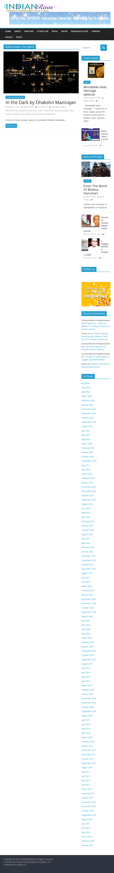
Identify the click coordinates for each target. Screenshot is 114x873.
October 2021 (87, 564)
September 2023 (88, 499)
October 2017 (87, 759)
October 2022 (87, 530)
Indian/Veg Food (79, 31)
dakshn (63, 107)
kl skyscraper (32, 110)
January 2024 (87, 482)
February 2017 (87, 793)
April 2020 (85, 633)
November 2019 (88, 651)
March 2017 (86, 789)
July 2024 (85, 465)
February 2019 (87, 689)
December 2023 (88, 486)
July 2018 (85, 720)
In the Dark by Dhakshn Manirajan (41, 102)
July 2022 (85, 538)
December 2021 (88, 556)
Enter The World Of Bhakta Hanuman (95, 189)
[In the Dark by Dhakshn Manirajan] (41, 53)
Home (8, 31)
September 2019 (88, 659)
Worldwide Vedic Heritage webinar (95, 90)
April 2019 (85, 681)
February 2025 (87, 448)
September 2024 (88, 461)
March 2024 (86, 474)
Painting (29, 31)
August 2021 (87, 573)
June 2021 (85, 581)
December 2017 (88, 750)
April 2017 (85, 784)
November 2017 (88, 754)
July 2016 (85, 823)
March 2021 (86, 586)
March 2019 (86, 685)
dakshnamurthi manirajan (16, 110)
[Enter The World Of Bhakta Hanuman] (96, 163)
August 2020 (87, 616)
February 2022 (87, 547)
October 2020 (87, 607)
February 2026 (87, 400)
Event (19, 37)
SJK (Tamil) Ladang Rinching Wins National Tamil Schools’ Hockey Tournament (94, 336)
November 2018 (88, 702)
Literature (43, 31)
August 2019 (87, 664)
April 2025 (85, 439)
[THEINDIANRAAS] (30, 4)
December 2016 (88, 802)
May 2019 (85, 676)
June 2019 (85, 672)
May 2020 (85, 629)
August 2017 (87, 767)
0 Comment (42, 107)
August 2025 (87, 426)
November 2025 (88, 413)
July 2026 (85, 383)
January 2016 (87, 845)
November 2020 (88, 603)
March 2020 (86, 638)
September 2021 (88, 569)
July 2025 (85, 430)
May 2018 (85, 728)
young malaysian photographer (43, 114)
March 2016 (86, 836)
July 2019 (85, 668)
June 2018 (85, 724)
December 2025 (88, 409)
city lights (55, 107)
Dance (17, 31)
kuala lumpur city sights (59, 110)
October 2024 (87, 456)
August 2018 (87, 715)
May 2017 (85, 780)
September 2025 (88, 422)
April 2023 (85, 517)
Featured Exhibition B (15, 97)
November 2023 (88, 491)
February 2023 (87, 521)
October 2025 (87, 417)
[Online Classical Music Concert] (90, 129)
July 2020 (85, 620)
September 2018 (88, 711)
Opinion (95, 31)
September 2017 (88, 763)
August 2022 (87, 534)
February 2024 (87, 478)
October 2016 (87, 810)
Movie (64, 31)
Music (55, 31)
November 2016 (88, 806)
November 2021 (88, 560)
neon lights (25, 114)
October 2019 (87, 655)
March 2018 (86, 737)
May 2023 (85, 512)
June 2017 (85, 776)
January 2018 (87, 746)
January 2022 (87, 551)
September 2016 (88, 815)
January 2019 (87, 694)
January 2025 (87, 452)
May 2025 (85, 435)
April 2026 (85, 391)
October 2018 (87, 707)
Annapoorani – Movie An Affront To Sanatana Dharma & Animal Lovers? (95, 326)
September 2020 (88, 612)
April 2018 (85, 733)
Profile (9, 37)
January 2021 (87, 594)
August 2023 (87, 504)
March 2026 (86, 396)
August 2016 (87, 819)
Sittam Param (28, 107)
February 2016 (87, 841)
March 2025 (86, 443)
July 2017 (85, 771)
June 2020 (85, 625)
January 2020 (87, 646)
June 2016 (85, 828)
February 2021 (87, 590)
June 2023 (85, 508)
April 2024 (85, 469)
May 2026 (85, 387)
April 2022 (85, 543)
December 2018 (88, 698)
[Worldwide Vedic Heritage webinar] (96, 64)
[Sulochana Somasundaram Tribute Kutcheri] (90, 216)
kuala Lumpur (43, 110)
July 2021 (85, 577)
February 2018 (87, 741)
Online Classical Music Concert (104, 135)
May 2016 (85, 832)
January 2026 (87, 404)
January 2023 (87, 525)
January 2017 (87, 797)
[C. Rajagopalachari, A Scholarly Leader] (90, 239)
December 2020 (88, 599)
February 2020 (87, 642)
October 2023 (87, 495)
